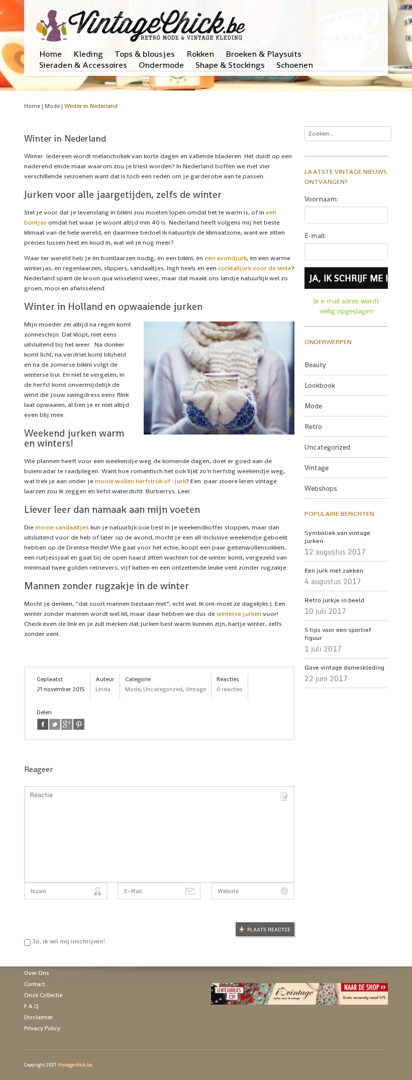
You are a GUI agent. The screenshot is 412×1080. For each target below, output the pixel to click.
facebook (42, 724)
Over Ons (36, 973)
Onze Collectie (43, 995)
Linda (103, 689)
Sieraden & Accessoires (83, 64)
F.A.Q (31, 1006)
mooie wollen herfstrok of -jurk (140, 481)
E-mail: (315, 235)
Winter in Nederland (91, 106)
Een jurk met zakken (333, 571)
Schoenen (294, 64)
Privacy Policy (42, 1028)
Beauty (315, 364)
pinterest (78, 724)
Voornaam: (321, 198)
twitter (54, 724)
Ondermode (161, 64)
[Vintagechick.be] (142, 21)
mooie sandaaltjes (62, 527)
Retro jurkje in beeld (334, 600)
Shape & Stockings (230, 64)
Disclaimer (38, 1017)
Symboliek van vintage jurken (337, 537)
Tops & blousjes (145, 53)
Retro (313, 426)
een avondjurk (225, 258)
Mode (52, 106)
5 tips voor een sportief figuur (337, 634)
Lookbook (319, 385)
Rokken (200, 53)
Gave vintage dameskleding (344, 668)
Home (50, 53)
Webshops (320, 488)
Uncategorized (162, 689)
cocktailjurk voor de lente (254, 268)
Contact (34, 984)
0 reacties (230, 689)
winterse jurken (239, 613)
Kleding (88, 53)
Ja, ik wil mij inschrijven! (68, 941)
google (66, 724)
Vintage (195, 689)
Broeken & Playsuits (263, 53)
